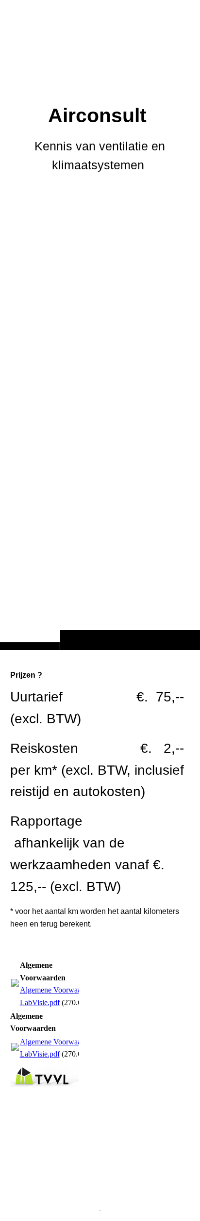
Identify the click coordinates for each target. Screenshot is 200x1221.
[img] (100, 344)
